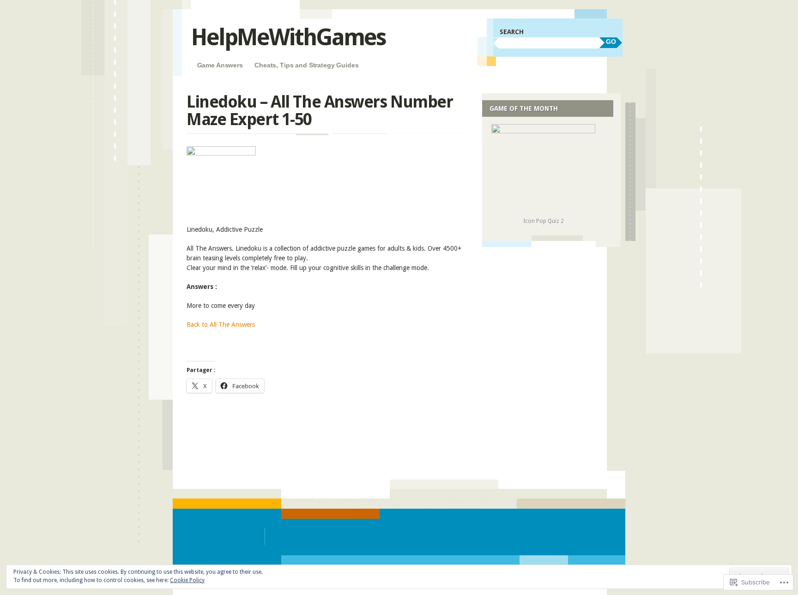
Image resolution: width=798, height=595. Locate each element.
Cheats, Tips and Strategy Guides (306, 65)
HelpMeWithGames (288, 37)
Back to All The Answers (221, 324)
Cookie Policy (187, 580)
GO (611, 41)
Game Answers (220, 65)
